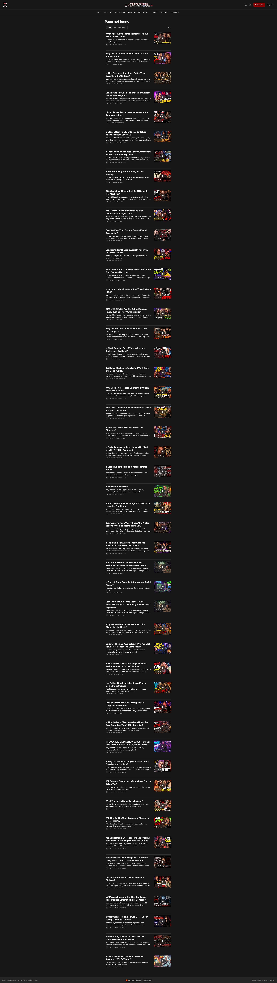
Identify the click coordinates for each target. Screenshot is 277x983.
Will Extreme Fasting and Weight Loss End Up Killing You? (128, 782)
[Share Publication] (250, 5)
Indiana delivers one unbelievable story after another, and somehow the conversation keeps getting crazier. (127, 805)
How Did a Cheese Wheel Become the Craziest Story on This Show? (128, 409)
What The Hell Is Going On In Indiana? (124, 801)
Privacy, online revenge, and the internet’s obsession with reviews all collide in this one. (127, 963)
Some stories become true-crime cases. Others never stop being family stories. (127, 41)
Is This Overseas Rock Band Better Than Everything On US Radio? (126, 74)
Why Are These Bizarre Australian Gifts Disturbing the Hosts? (125, 625)
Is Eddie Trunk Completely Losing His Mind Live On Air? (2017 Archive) (127, 448)
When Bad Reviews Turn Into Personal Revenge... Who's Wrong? (124, 957)
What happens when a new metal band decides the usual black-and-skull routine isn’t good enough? (127, 474)
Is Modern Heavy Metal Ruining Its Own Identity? (125, 173)
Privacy (20, 980)
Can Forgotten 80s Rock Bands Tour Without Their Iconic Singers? (128, 94)
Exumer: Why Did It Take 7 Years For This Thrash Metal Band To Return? (126, 938)
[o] (163, 38)
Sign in (270, 5)
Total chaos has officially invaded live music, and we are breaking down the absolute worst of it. (126, 825)
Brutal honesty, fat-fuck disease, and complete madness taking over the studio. (126, 257)
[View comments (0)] (121, 47)
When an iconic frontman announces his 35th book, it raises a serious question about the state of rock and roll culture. (128, 119)
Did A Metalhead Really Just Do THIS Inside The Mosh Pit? (127, 192)
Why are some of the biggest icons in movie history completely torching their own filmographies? (125, 491)
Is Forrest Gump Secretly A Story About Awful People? (128, 583)
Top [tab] (115, 28)
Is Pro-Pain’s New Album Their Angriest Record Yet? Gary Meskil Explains (125, 544)
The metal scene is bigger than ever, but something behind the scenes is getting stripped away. (127, 178)
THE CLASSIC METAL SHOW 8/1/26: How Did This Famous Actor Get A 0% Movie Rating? (128, 743)
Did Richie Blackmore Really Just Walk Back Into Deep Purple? (127, 369)
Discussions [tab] (122, 28)
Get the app (147, 980)
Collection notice (33, 980)
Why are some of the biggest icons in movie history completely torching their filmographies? (125, 749)
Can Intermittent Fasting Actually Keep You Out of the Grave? (127, 251)
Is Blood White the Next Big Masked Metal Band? (126, 468)
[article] (138, 41)
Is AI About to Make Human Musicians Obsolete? (124, 429)
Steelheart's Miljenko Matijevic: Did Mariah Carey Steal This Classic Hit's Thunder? (127, 859)
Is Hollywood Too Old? (117, 486)
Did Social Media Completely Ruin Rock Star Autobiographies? (127, 113)
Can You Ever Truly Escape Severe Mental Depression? (126, 231)
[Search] (245, 5)
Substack (255, 980)
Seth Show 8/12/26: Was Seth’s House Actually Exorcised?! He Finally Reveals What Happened (128, 605)
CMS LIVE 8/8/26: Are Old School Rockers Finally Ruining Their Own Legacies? (126, 310)
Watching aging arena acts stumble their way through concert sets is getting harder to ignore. (126, 690)
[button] (98, 12)
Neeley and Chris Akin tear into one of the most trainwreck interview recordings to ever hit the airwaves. (127, 729)
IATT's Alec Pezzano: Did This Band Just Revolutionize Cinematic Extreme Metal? (126, 898)
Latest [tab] (109, 28)
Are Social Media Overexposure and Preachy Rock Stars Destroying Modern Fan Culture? (128, 839)
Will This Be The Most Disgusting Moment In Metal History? (127, 819)
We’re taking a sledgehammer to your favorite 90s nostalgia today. (128, 589)
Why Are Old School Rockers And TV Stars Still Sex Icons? (127, 55)
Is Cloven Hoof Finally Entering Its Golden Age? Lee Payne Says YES (126, 133)
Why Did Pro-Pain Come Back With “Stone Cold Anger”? (126, 330)
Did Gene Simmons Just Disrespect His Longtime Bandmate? (125, 704)
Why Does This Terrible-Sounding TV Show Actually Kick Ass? (127, 389)
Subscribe (259, 5)
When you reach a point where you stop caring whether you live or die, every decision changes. (128, 788)
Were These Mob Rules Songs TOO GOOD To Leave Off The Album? (128, 504)
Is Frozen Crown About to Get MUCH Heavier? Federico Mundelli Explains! (128, 153)
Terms (25, 980)
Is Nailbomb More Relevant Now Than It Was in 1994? (128, 290)
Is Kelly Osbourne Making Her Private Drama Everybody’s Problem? (127, 763)
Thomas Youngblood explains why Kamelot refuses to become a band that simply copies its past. (126, 651)
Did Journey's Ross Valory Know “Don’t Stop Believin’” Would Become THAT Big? (128, 524)
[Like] (107, 812)
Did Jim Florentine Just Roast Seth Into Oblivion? (125, 879)
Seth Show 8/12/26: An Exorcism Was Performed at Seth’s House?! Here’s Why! (126, 564)
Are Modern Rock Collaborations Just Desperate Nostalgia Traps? (124, 212)
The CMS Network (120, 44)
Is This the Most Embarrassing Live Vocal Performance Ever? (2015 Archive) (126, 665)
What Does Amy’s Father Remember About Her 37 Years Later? (127, 35)
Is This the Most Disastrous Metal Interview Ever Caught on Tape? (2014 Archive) (127, 723)
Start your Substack (134, 980)
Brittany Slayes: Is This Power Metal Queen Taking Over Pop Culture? (127, 918)
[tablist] (117, 28)
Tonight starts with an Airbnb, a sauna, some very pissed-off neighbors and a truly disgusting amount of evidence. (128, 414)
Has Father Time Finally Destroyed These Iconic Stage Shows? (126, 684)
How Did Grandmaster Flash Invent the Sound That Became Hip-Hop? (128, 271)
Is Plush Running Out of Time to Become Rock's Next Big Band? (125, 349)
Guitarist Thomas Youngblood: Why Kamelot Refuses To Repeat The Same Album (128, 645)
